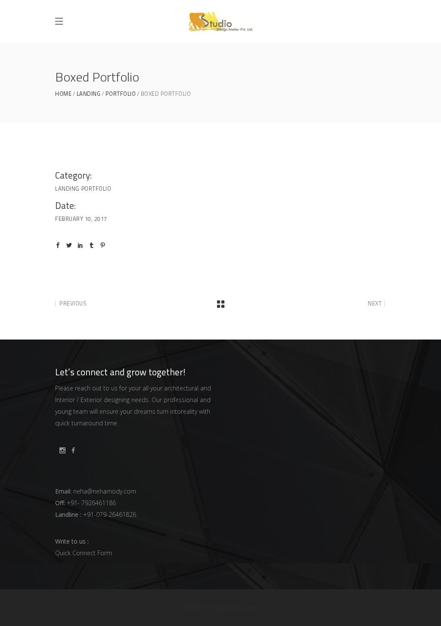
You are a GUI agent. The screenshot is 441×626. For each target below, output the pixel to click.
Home (63, 94)
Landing (89, 94)
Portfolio (121, 94)
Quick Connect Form (83, 553)
